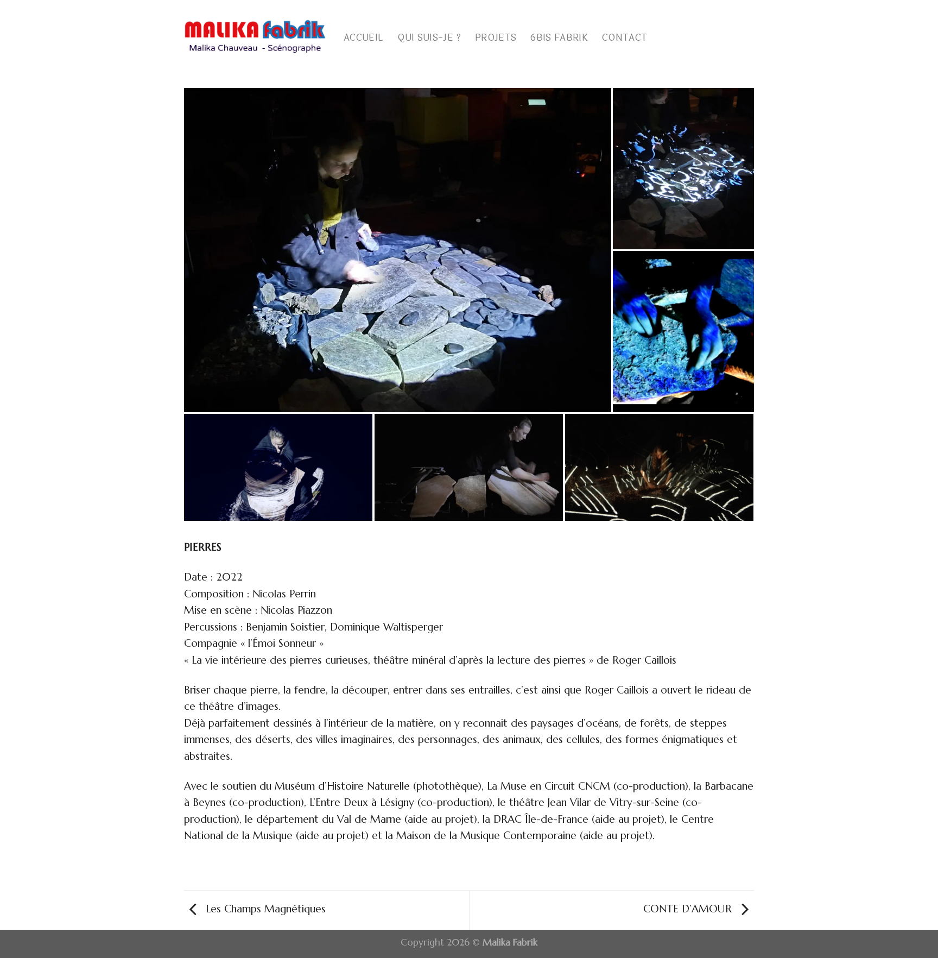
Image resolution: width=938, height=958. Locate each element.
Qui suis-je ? (428, 37)
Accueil (363, 37)
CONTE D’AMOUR (689, 908)
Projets (495, 37)
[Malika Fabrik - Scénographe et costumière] (255, 35)
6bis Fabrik (559, 37)
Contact (624, 37)
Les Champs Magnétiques (264, 908)
